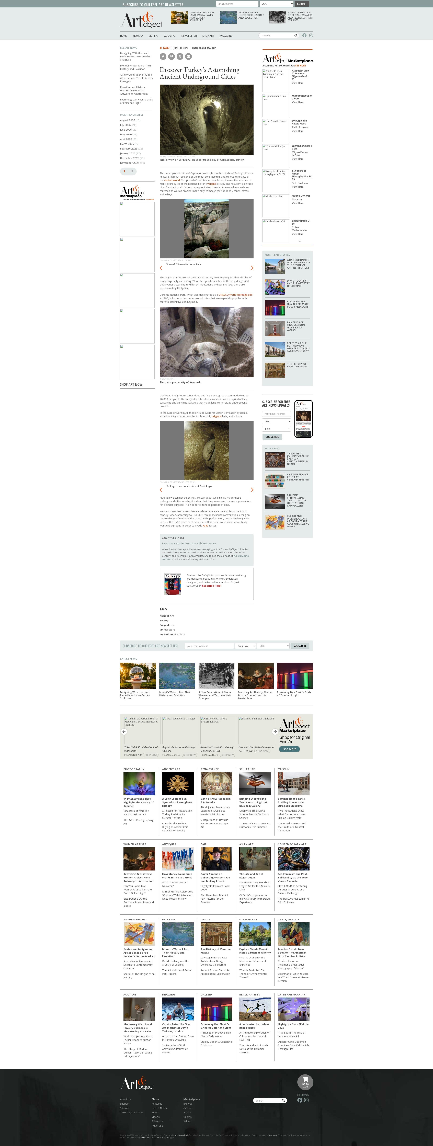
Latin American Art (292, 994)
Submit (302, 3)
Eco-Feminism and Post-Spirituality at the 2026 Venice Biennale (293, 877)
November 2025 (129, 162)
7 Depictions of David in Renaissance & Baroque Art (215, 823)
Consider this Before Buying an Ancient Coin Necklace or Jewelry (175, 827)
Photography (133, 769)
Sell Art (187, 1121)
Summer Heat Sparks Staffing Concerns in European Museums (291, 802)
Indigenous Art (135, 919)
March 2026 (127, 143)
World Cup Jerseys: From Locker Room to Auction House (137, 1040)
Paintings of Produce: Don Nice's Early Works (296, 326)
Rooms (187, 1116)
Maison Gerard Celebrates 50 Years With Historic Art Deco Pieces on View (177, 895)
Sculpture (247, 769)
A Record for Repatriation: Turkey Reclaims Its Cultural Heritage (177, 814)
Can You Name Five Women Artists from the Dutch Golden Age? (137, 889)
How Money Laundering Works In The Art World (177, 875)
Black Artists (249, 994)
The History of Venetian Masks (297, 365)
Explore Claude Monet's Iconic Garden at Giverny (255, 950)
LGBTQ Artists (288, 919)
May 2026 (126, 134)
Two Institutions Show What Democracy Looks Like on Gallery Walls (291, 814)
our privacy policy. (271, 1135)
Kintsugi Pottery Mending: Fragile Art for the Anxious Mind (254, 886)
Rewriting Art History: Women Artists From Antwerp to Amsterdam (134, 90)
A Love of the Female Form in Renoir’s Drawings (178, 1037)
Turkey (164, 620)
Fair (204, 844)
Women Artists (134, 844)
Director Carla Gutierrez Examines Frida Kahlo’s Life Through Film (293, 1045)
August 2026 (127, 120)
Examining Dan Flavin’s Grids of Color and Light (136, 101)
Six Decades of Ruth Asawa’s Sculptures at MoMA (175, 1049)
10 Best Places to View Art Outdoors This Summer (255, 825)
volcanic (211, 183)
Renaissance (210, 769)
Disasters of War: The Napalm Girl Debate (136, 812)
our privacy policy (180, 1135)
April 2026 (126, 139)
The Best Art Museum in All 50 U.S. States (293, 900)
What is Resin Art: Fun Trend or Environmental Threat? (253, 973)
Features (157, 1103)
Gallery (207, 994)
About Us (125, 1099)
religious (217, 416)
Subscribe (272, 436)
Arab (205, 525)
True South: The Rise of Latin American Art (291, 1034)
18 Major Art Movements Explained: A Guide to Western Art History (215, 810)
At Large (165, 48)
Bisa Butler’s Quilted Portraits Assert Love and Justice (138, 902)
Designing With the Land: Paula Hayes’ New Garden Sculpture (201, 16)
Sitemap (125, 1108)
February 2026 (128, 148)
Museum (284, 769)
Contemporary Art (292, 844)
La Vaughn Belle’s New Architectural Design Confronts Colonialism (214, 961)
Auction (129, 994)
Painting (168, 919)
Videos (156, 1116)
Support (124, 1103)
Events (156, 1112)
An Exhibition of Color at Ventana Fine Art (298, 477)
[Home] (141, 19)
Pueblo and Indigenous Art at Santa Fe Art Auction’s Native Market (298, 521)
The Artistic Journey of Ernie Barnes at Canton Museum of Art (298, 459)
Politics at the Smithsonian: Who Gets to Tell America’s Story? (298, 346)
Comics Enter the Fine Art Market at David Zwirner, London (176, 1027)
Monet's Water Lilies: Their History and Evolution (251, 15)
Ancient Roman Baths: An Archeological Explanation (215, 971)
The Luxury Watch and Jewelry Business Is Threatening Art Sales (137, 1028)
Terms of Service (163, 1137)
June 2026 (126, 129)
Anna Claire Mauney (204, 48)
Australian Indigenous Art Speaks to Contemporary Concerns (138, 964)
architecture (167, 629)
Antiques (169, 844)
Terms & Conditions (131, 1112)
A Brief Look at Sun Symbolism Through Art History (177, 802)
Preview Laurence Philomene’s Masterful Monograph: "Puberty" (291, 964)
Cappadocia (167, 625)
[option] (207, 233)
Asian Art (246, 844)
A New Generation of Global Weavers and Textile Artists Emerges (300, 16)
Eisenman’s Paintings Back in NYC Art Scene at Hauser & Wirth (294, 977)
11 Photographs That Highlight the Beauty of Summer (138, 802)
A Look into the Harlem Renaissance (254, 1025)
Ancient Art (167, 615)
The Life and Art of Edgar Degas (251, 875)
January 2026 (127, 153)
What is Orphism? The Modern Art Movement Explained (252, 961)
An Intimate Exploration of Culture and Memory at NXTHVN (254, 1036)
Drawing (168, 994)
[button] (163, 56)
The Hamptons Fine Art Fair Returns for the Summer (214, 898)
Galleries (188, 1108)
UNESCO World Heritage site (236, 294)
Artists (187, 1112)
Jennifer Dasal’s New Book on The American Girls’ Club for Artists (292, 952)
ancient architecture (172, 634)
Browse (187, 1103)
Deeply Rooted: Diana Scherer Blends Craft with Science (254, 814)
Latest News (128, 658)
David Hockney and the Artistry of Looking (298, 283)
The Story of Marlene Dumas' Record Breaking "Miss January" (137, 1052)
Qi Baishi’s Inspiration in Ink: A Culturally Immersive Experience (254, 898)
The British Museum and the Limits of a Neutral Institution (292, 827)
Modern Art (248, 919)
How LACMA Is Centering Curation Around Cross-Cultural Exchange (292, 889)
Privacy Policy (147, 1137)
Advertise (157, 1125)
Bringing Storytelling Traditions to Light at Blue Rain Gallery (296, 500)
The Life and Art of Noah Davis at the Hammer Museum (253, 1049)
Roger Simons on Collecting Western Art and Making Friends (215, 877)
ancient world (172, 180)
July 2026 (125, 125)
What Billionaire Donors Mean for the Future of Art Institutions (298, 263)
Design (206, 919)
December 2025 (129, 158)
